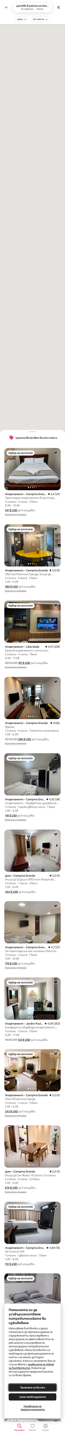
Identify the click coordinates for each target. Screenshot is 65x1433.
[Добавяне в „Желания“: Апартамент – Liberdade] (55, 605)
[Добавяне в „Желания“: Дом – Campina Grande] (55, 834)
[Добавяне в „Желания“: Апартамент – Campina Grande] (55, 453)
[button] (11, 510)
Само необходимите (32, 1397)
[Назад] (6, 7)
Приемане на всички (32, 1387)
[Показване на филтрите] (58, 7)
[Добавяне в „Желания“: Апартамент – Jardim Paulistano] (55, 982)
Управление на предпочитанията (33, 1408)
